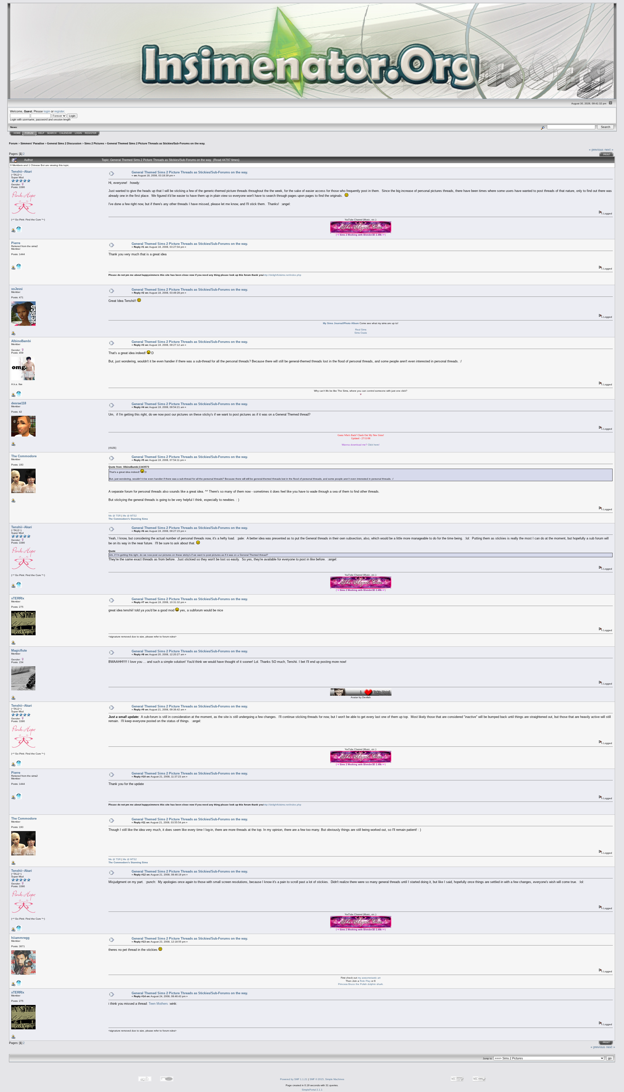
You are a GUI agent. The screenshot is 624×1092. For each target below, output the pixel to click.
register (59, 111)
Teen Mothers (158, 1003)
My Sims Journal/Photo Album (341, 323)
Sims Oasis (360, 332)
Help (41, 133)
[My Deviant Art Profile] (19, 231)
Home (17, 133)
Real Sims (360, 329)
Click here (373, 444)
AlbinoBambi (21, 341)
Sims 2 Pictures (94, 143)
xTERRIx (17, 598)
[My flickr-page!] (19, 396)
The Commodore (24, 456)
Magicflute (19, 650)
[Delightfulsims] (19, 268)
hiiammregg (20, 938)
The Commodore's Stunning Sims (128, 518)
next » (608, 149)
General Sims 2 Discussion (64, 143)
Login (78, 133)
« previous (596, 149)
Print (606, 154)
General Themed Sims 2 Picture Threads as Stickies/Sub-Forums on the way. (156, 143)
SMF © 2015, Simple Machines (327, 1079)
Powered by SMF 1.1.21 (293, 1079)
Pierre (15, 243)
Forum (29, 133)
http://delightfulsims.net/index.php (282, 275)
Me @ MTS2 (130, 515)
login (47, 111)
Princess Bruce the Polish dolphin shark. (360, 984)
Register (91, 133)
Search (52, 133)
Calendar (65, 133)
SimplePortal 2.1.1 (312, 1089)
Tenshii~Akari (21, 171)
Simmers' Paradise (32, 143)
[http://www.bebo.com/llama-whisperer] (19, 985)
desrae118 (18, 403)
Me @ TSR (114, 515)
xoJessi (17, 289)
